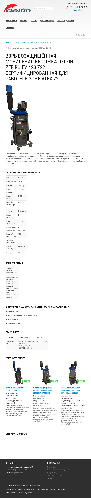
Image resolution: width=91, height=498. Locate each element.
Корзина (81, 34)
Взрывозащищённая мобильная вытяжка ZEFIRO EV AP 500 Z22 (42, 390)
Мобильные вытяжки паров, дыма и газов (37, 42)
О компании (11, 20)
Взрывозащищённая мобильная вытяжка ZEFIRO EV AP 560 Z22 (70, 390)
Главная (8, 42)
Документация (47, 20)
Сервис (34, 20)
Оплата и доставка (65, 20)
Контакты (10, 27)
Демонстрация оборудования (58, 470)
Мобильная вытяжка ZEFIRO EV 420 (15, 389)
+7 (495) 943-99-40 (73, 6)
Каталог (23, 20)
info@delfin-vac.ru (79, 10)
